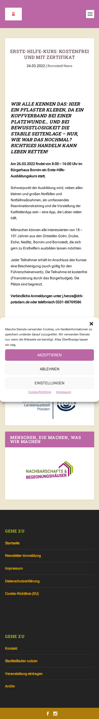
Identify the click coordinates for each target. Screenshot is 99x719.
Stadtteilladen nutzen (21, 661)
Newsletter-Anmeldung (23, 555)
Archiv (10, 686)
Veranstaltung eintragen (24, 674)
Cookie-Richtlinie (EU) (22, 593)
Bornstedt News (59, 66)
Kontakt (11, 648)
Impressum (63, 392)
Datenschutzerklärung (22, 581)
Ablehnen (49, 369)
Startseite (12, 543)
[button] (91, 323)
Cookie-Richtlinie (39, 392)
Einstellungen (49, 383)
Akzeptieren (49, 355)
